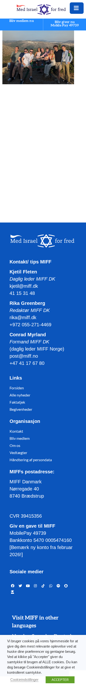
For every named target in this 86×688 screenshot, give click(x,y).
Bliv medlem (20, 438)
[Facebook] (13, 586)
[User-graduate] (13, 592)
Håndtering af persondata (31, 459)
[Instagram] (35, 586)
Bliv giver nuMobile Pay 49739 (65, 23)
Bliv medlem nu (21, 21)
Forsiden (17, 388)
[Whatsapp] (51, 586)
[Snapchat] (66, 586)
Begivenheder (21, 409)
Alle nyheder (20, 395)
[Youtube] (28, 586)
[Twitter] (20, 586)
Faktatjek (17, 402)
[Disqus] (43, 148)
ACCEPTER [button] (60, 680)
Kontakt (16, 431)
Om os (15, 445)
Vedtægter (18, 452)
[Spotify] (58, 586)
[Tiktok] (43, 586)
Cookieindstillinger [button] (24, 680)
